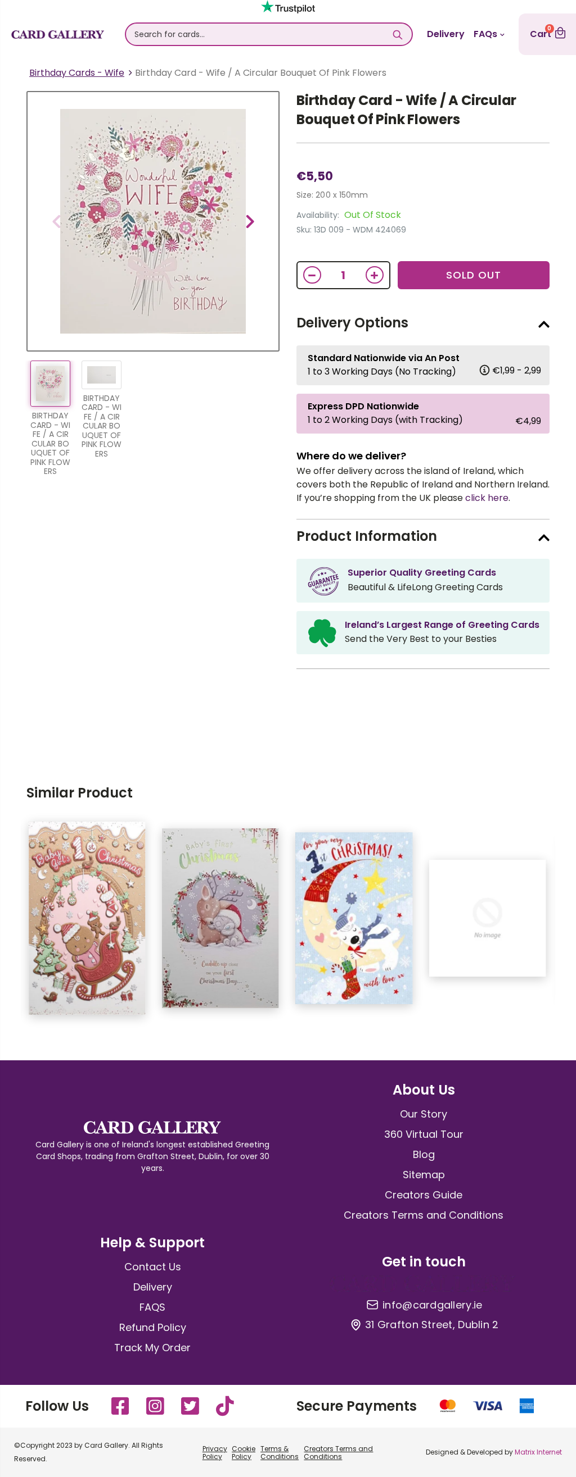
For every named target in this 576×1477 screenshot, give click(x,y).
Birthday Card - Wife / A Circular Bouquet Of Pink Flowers (406, 110)
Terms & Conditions (279, 1452)
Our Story (423, 1114)
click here (486, 497)
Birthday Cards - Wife (76, 72)
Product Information (366, 536)
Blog (424, 1154)
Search (398, 34)
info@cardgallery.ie (432, 1305)
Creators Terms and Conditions (423, 1215)
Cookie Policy (243, 1452)
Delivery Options (352, 322)
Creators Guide (423, 1195)
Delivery (446, 34)
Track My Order (152, 1348)
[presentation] (56, 221)
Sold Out (473, 275)
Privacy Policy (214, 1452)
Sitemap (424, 1175)
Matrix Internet (538, 1452)
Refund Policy (152, 1327)
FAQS (152, 1307)
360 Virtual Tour (424, 1134)
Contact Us (152, 1267)
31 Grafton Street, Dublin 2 (431, 1325)
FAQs (485, 34)
